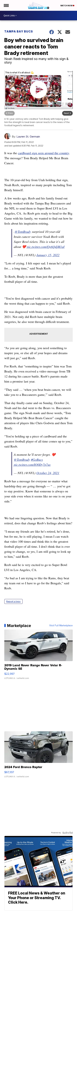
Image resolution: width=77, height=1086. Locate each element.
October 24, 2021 (47, 473)
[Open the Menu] (6, 5)
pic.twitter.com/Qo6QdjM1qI (45, 246)
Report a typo (13, 601)
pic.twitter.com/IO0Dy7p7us (32, 464)
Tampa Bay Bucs (18, 31)
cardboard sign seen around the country (43, 153)
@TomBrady (23, 231)
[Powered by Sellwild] (67, 832)
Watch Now (66, 5)
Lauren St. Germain (28, 136)
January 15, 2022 (47, 255)
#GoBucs (37, 459)
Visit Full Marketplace (61, 625)
